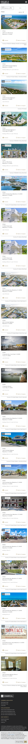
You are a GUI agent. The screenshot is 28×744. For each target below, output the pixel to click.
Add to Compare (21, 40)
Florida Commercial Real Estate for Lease (8, 711)
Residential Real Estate (5, 719)
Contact (6, 40)
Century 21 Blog (3, 720)
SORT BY (20, 12)
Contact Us (3, 722)
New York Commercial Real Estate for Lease (8, 714)
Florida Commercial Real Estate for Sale (7, 709)
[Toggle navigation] (26, 1)
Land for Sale (3, 705)
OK (25, 741)
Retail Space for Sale (4, 703)
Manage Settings (19, 741)
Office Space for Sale (4, 702)
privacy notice (11, 734)
